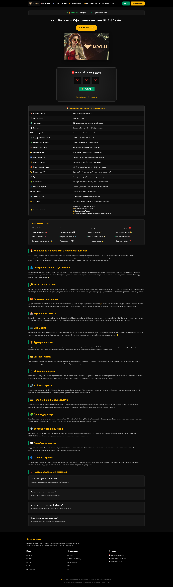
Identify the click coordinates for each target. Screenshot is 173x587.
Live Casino (30, 566)
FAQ (68, 569)
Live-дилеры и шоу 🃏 (67, 232)
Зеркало (70, 555)
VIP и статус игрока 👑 (124, 232)
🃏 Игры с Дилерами (59, 3)
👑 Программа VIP (90, 3)
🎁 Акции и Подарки (75, 3)
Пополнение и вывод (74, 559)
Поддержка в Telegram (118, 558)
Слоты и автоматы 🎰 (39, 232)
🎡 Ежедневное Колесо (107, 3)
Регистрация (138, 3)
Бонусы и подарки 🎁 (123, 228)
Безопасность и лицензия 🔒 (42, 241)
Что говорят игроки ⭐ (96, 241)
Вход (126, 3)
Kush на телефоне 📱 (39, 237)
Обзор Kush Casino (38, 228)
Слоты (28, 562)
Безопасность (72, 562)
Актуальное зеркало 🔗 (68, 237)
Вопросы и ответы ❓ (123, 241)
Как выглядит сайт (66, 228)
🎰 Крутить (87, 89)
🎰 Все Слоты (45, 3)
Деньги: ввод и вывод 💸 (97, 237)
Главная (29, 555)
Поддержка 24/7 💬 (67, 241)
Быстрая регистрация (95, 228)
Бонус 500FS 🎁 (86, 28)
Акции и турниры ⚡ (95, 232)
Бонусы (28, 559)
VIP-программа (72, 566)
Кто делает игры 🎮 (123, 237)
